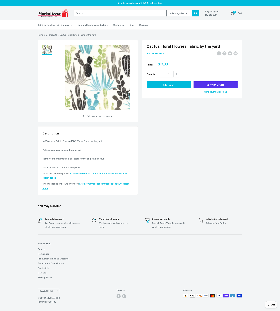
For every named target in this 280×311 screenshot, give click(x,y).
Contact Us (43, 268)
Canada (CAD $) (46, 291)
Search (41, 249)
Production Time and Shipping (53, 258)
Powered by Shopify (47, 302)
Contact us (118, 24)
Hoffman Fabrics (155, 53)
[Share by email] (235, 53)
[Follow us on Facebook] (119, 296)
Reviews (143, 24)
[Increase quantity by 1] (177, 74)
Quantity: (151, 74)
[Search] (195, 13)
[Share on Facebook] (219, 53)
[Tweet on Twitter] (230, 53)
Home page (43, 253)
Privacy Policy (45, 277)
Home (40, 35)
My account (211, 14)
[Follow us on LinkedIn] (124, 296)
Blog (132, 24)
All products (51, 35)
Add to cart (168, 84)
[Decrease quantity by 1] (161, 74)
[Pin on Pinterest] (224, 53)
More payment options (215, 91)
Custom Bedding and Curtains (93, 24)
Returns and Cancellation (51, 263)
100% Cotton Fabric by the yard (53, 24)
